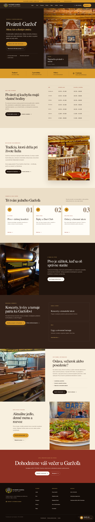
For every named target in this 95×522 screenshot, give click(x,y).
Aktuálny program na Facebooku (14, 323)
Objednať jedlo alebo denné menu (16, 43)
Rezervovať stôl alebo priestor (15, 48)
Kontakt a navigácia (26, 114)
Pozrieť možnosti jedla (20, 435)
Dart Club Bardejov (56, 504)
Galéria (56, 5)
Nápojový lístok (55, 500)
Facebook (54, 508)
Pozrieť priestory (25, 171)
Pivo (37, 5)
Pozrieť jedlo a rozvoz (12, 114)
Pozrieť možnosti (71, 392)
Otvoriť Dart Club (54, 337)
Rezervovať (86, 5)
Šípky (52, 5)
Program (42, 5)
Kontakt (61, 5)
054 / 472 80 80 (73, 492)
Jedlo (32, 5)
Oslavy (46, 5)
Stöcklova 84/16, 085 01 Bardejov (77, 500)
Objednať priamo (18, 440)
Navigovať (54, 473)
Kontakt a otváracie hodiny (14, 501)
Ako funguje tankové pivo (55, 279)
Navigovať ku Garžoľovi (12, 171)
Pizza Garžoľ (54, 492)
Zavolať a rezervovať (41, 473)
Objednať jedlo (55, 496)
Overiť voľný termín (58, 392)
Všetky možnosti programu (32, 322)
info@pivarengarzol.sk (75, 496)
